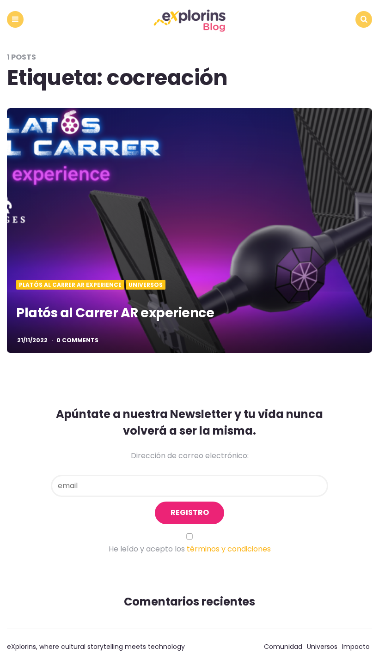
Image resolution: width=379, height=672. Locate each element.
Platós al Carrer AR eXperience (70, 285)
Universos (145, 285)
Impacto (356, 646)
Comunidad (283, 646)
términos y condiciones (229, 549)
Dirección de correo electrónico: (190, 455)
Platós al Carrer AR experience (115, 313)
